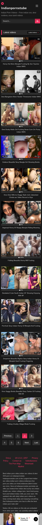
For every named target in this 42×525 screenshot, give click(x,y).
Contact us (16, 461)
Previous (7, 436)
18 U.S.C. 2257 (21, 458)
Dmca (8, 458)
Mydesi (21, 466)
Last (36, 443)
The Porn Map (15, 464)
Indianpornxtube (14, 8)
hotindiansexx (31, 461)
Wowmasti (29, 464)
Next (27, 443)
